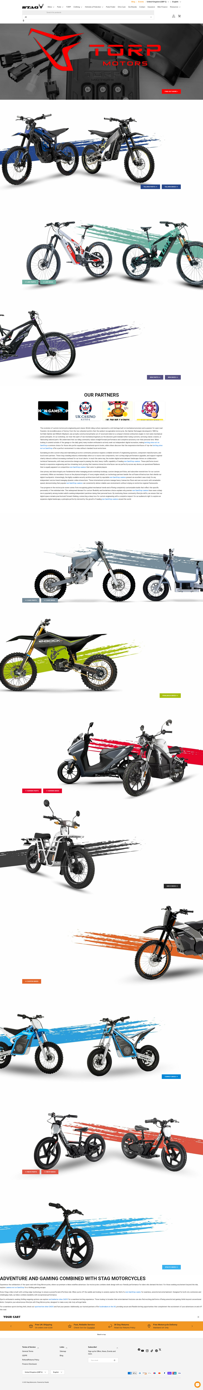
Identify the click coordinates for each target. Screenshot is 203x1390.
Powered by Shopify (43, 1382)
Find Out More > (171, 91)
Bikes (50, 7)
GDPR (24, 1355)
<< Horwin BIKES (52, 791)
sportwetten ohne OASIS (44, 1307)
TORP (68, 7)
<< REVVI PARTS (31, 1172)
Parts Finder (110, 7)
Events (141, 2)
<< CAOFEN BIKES (31, 981)
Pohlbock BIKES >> (170, 695)
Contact (142, 7)
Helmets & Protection (93, 7)
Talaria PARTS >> (150, 187)
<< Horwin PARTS (32, 791)
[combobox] (88, 12)
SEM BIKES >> (173, 377)
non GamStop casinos (132, 461)
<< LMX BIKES (48, 282)
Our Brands (132, 7)
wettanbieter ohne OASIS (58, 1299)
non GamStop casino (133, 1292)
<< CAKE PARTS (31, 600)
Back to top (101, 1334)
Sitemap (63, 1351)
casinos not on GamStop (15, 1287)
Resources (174, 7)
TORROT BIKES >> (171, 1076)
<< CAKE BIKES (49, 600)
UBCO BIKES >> (172, 886)
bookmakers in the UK (107, 1307)
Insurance (151, 7)
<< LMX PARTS (30, 282)
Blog (133, 2)
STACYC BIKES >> (171, 1267)
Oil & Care (122, 7)
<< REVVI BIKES (50, 1172)
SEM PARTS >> (155, 377)
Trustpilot (91, 1328)
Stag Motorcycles (32, 1382)
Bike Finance (162, 7)
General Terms (27, 1351)
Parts (59, 7)
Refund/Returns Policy (30, 1360)
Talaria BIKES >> (171, 187)
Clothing (76, 7)
